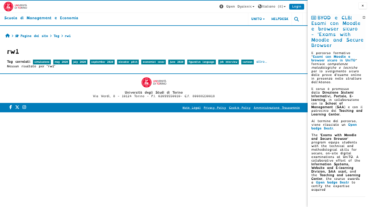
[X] (17, 107)
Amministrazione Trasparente (277, 107)
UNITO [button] (256, 19)
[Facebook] (11, 107)
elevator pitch (127, 61)
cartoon (247, 61)
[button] (237, 7)
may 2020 (61, 61)
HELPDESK (280, 19)
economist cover (153, 61)
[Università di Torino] (15, 6)
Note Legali (191, 107)
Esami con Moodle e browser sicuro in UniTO (333, 58)
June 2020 (176, 61)
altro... (261, 61)
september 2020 (102, 61)
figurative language (201, 61)
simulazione (41, 61)
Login (296, 6)
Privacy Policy (215, 107)
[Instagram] (24, 107)
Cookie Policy (240, 107)
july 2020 (79, 61)
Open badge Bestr (332, 182)
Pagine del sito (34, 36)
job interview (228, 61)
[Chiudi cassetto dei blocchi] (362, 5)
